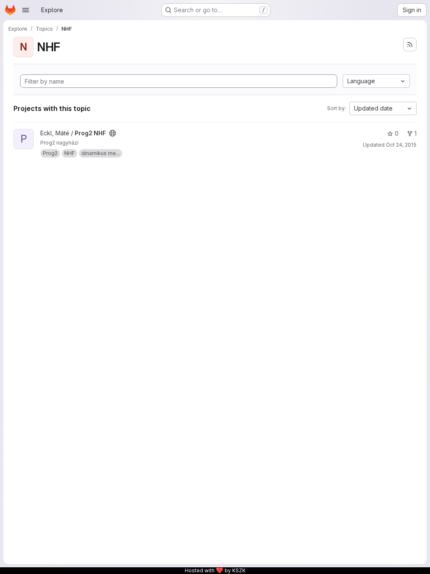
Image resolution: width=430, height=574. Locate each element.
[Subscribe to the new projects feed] (410, 44)
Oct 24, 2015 (401, 145)
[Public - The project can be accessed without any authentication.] (112, 133)
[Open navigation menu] (25, 10)
